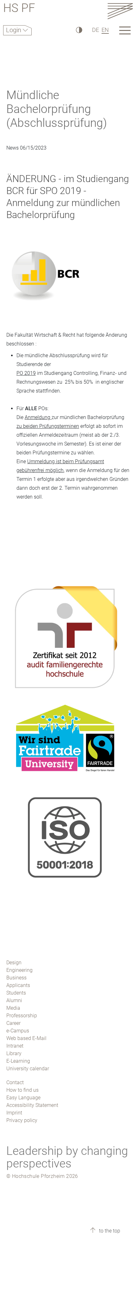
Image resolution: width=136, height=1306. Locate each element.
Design (14, 963)
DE (95, 30)
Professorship (21, 1016)
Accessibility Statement (32, 1105)
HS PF (19, 9)
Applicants (18, 985)
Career (13, 1023)
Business (16, 978)
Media (13, 1008)
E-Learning (18, 1061)
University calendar (27, 1069)
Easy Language (23, 1098)
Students (16, 993)
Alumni (14, 1000)
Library (14, 1053)
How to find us (22, 1090)
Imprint (14, 1113)
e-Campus (17, 1031)
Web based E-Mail (26, 1038)
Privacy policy (21, 1120)
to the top (109, 1231)
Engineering (19, 970)
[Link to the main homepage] (120, 11)
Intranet (14, 1046)
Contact (15, 1082)
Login (14, 30)
